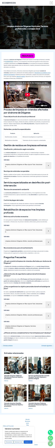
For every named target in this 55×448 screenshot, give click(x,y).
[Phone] (50, 432)
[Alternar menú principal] (51, 2)
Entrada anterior (7, 345)
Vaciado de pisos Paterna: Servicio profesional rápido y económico (37, 404)
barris (27, 423)
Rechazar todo (18, 442)
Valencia (6, 380)
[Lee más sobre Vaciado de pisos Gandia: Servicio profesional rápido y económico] (15, 392)
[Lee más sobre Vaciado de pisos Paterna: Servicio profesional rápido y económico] (39, 392)
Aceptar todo (28, 442)
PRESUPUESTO (27, 56)
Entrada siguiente (47, 345)
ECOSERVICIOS (9, 3)
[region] (18, 435)
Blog (27, 425)
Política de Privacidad (8, 426)
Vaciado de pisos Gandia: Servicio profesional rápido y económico (13, 404)
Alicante (28, 419)
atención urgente (21, 76)
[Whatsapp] (50, 438)
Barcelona (27, 421)
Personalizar (9, 442)
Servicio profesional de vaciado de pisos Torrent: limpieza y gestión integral (38, 377)
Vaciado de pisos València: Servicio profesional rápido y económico (13, 377)
